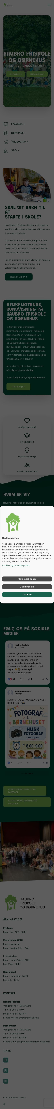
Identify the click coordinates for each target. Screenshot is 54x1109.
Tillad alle (27, 594)
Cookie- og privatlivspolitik (16, 565)
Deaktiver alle (27, 586)
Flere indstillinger (27, 578)
